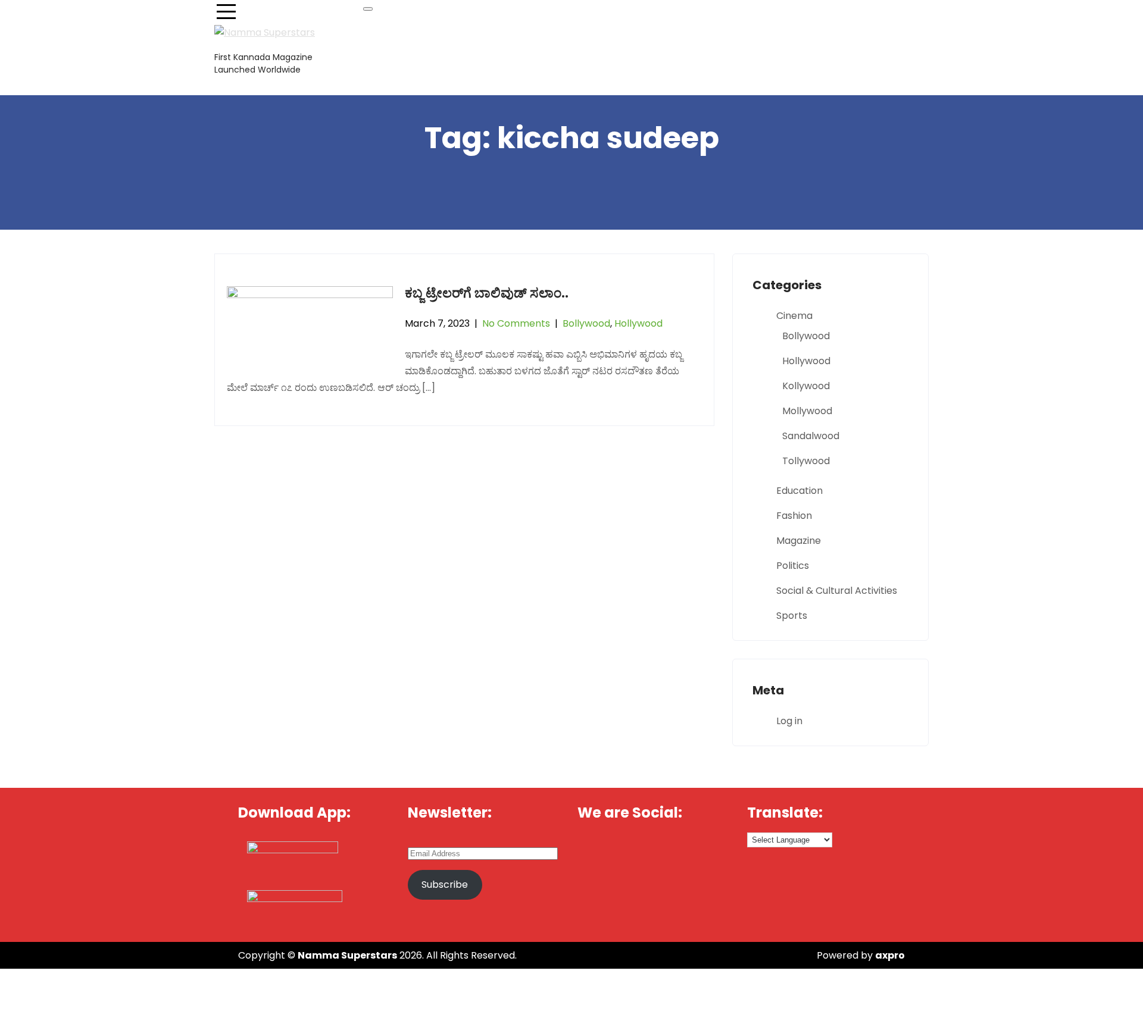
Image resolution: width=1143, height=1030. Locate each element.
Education (799, 490)
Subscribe (444, 884)
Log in (789, 721)
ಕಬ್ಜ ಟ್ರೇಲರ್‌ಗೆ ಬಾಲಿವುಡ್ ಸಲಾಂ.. (487, 293)
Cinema (794, 316)
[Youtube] (673, 847)
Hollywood (638, 323)
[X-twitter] (633, 847)
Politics (792, 565)
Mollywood (807, 411)
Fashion (794, 515)
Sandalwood (810, 436)
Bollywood (586, 323)
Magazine (798, 540)
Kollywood (806, 386)
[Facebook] (592, 847)
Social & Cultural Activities (836, 590)
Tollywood (806, 461)
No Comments (516, 323)
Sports (791, 615)
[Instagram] (713, 847)
